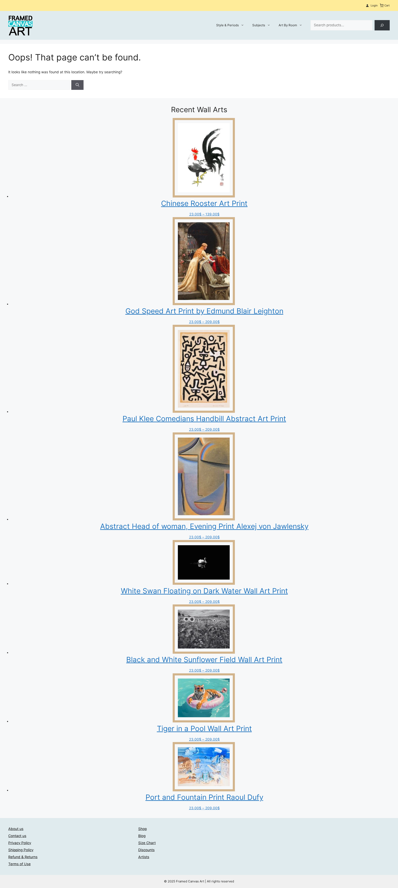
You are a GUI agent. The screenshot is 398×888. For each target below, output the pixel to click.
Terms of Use (19, 864)
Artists (143, 857)
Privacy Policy (19, 843)
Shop (142, 829)
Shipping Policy (20, 850)
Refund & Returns (23, 857)
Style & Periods (227, 25)
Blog (142, 836)
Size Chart (147, 843)
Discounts (146, 850)
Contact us (17, 836)
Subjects (258, 25)
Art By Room (288, 25)
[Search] (382, 25)
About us (15, 829)
